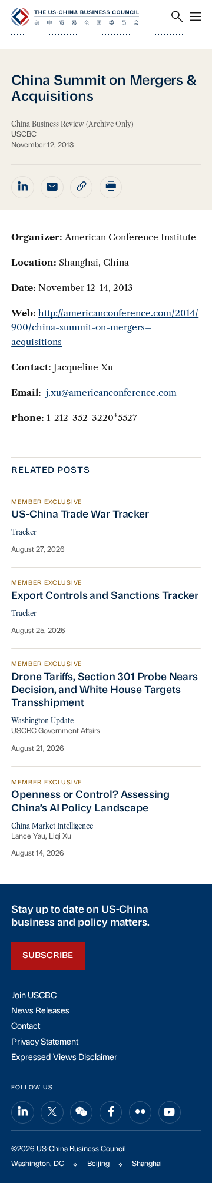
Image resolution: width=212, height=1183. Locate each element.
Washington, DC (37, 1164)
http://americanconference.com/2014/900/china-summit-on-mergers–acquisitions (104, 327)
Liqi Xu (60, 836)
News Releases (40, 1011)
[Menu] (195, 17)
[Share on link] (81, 187)
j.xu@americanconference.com (111, 392)
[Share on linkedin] (22, 187)
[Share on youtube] (169, 1112)
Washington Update (42, 721)
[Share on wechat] (81, 1112)
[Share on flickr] (140, 1112)
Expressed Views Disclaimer (64, 1057)
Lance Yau (28, 836)
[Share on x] (52, 1112)
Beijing (98, 1164)
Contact (25, 1026)
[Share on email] (52, 187)
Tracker (24, 532)
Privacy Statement (44, 1042)
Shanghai (147, 1164)
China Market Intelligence (52, 826)
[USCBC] (75, 17)
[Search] (177, 17)
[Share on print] (111, 187)
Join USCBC (34, 996)
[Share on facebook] (111, 1112)
